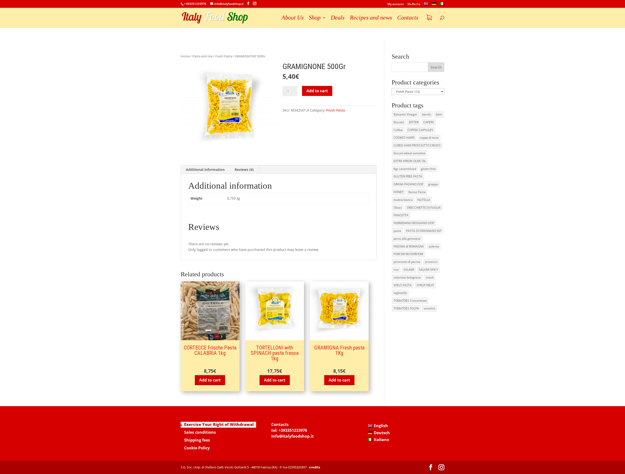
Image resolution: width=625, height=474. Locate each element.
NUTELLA (423, 200)
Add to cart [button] (210, 380)
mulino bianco (403, 200)
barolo (426, 114)
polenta (434, 246)
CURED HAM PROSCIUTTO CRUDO (417, 145)
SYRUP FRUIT (425, 285)
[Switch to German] (434, 5)
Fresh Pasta (223, 56)
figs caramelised (405, 169)
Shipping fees (197, 440)
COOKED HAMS (404, 137)
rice (396, 270)
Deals (337, 18)
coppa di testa (429, 137)
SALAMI (409, 270)
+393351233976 (293, 430)
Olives (398, 208)
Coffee (398, 130)
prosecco (431, 262)
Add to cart (317, 90)
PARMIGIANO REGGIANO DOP (414, 223)
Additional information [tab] (205, 169)
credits (314, 467)
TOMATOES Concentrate (410, 301)
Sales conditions (200, 432)
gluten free (428, 169)
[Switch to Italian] (442, 5)
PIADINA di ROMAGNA (409, 246)
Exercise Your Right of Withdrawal (219, 424)
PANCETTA (401, 215)
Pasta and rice (202, 56)
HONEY (399, 192)
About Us (292, 18)
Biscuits (399, 122)
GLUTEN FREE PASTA (408, 176)
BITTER (413, 122)
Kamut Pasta (417, 192)
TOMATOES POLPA (406, 308)
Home (185, 56)
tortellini (429, 308)
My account (395, 4)
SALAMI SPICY (428, 270)
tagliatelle (400, 293)
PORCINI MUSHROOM (408, 254)
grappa (433, 184)
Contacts (407, 18)
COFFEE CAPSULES (420, 130)
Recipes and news (371, 18)
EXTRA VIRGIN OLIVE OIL (410, 161)
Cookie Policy (197, 448)
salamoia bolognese (407, 277)
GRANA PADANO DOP (408, 184)
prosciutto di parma (407, 262)
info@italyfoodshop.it (292, 436)
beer (439, 114)
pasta (397, 231)
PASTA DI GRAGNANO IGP (423, 231)
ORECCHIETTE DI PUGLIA (424, 208)
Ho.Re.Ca (413, 4)
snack (430, 277)
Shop (315, 18)
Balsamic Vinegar (405, 114)
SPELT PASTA (403, 285)
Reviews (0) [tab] (244, 169)
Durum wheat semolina (409, 153)
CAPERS (428, 122)
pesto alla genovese (407, 239)
